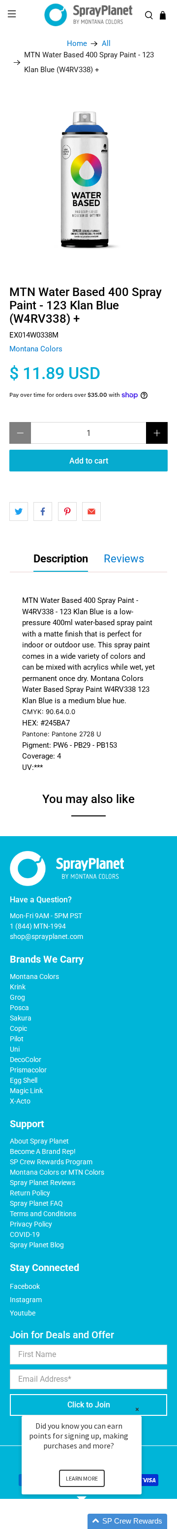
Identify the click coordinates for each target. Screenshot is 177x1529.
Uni (15, 1049)
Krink (18, 987)
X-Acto (20, 1101)
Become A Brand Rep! (43, 1151)
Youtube (22, 1313)
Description (60, 558)
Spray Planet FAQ (36, 1203)
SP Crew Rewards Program (51, 1162)
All (106, 43)
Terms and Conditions (43, 1214)
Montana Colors (35, 348)
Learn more (82, 1478)
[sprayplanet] (88, 15)
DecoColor (25, 1059)
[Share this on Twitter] (18, 511)
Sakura (20, 1018)
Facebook (25, 1286)
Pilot (17, 1039)
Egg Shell (23, 1080)
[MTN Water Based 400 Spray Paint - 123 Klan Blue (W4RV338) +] (88, 176)
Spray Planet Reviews (42, 1183)
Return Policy (30, 1193)
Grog (17, 997)
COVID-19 (25, 1234)
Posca (19, 1008)
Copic (18, 1028)
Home (77, 43)
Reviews (124, 558)
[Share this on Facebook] (42, 511)
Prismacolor (28, 1070)
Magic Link (26, 1091)
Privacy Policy (31, 1224)
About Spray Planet (39, 1141)
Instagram (26, 1300)
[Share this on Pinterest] (67, 511)
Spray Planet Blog (37, 1245)
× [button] (137, 1409)
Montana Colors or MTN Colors (57, 1172)
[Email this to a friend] (91, 511)
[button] (93, 1521)
